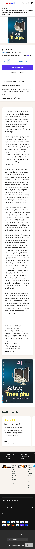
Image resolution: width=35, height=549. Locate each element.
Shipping (4, 52)
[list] (17, 431)
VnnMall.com (14, 545)
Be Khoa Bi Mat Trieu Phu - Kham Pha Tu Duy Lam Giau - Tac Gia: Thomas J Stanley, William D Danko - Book (17, 12)
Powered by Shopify (23, 545)
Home (5, 8)
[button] (3, 3)
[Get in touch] (27, 3)
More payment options (17, 72)
